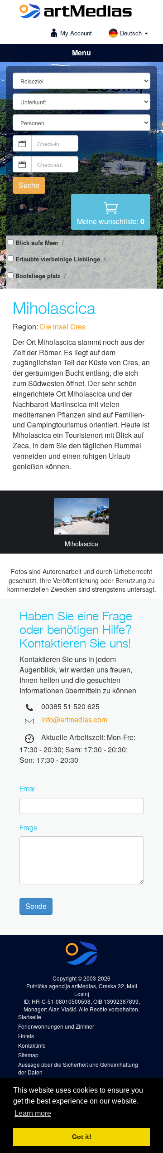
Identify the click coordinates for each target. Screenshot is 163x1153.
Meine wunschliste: (110, 221)
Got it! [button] (81, 1136)
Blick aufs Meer (36, 243)
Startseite (29, 1017)
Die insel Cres (63, 326)
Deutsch (132, 33)
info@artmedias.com (74, 720)
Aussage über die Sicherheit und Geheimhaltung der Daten (78, 1068)
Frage (28, 828)
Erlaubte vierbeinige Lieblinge (57, 259)
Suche (29, 185)
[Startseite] (75, 12)
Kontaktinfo (32, 1045)
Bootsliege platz (38, 276)
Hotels (26, 1036)
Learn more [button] (32, 1113)
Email (27, 789)
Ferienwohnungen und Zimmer (56, 1026)
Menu (81, 52)
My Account (76, 33)
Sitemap (28, 1055)
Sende (36, 906)
